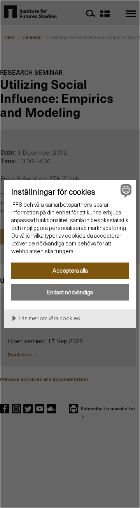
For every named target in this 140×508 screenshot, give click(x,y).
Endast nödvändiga (70, 292)
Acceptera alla (70, 270)
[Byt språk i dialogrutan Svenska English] (125, 191)
